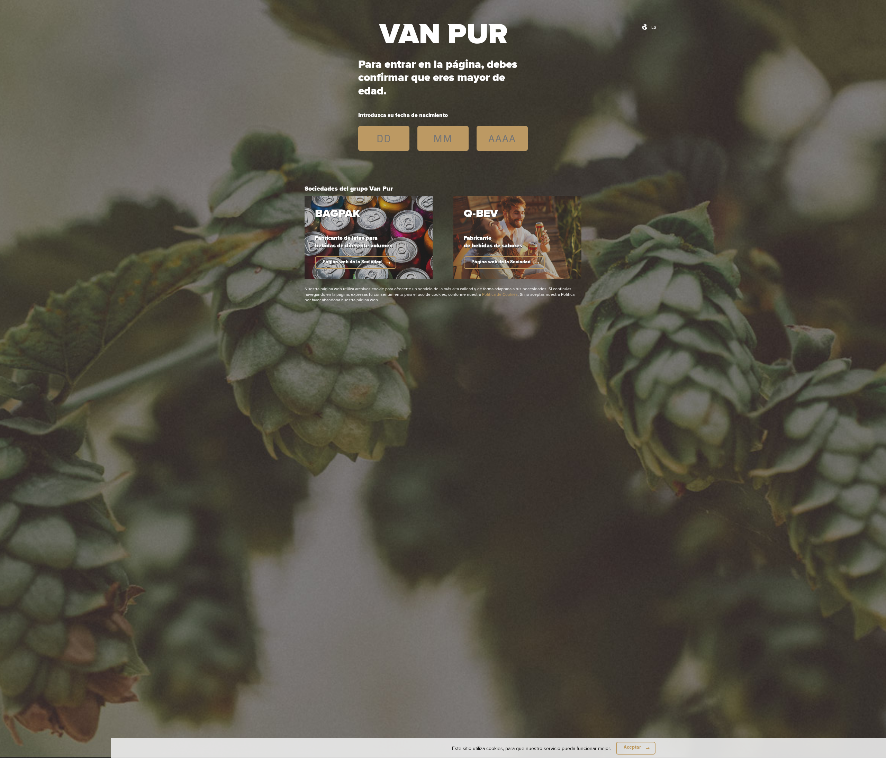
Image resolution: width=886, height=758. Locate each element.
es (653, 27)
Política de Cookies (500, 294)
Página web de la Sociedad (352, 262)
